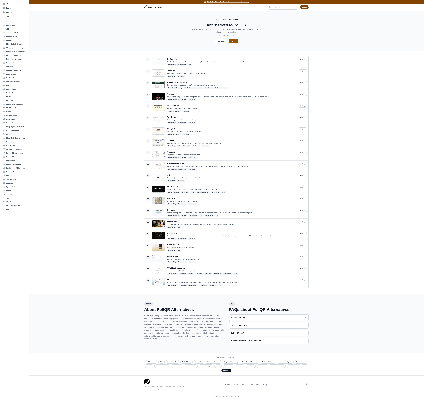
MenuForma (172, 222)
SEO (179, 146)
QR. (168, 175)
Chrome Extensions (162, 366)
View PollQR (221, 41)
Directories (186, 146)
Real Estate (208, 88)
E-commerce (262, 366)
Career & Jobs (300, 362)
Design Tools (228, 366)
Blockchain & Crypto (213, 362)
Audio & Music (186, 362)
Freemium (181, 76)
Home (217, 19)
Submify (170, 140)
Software (218, 88)
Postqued (171, 210)
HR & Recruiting (293, 366)
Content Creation (173, 192)
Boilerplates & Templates (250, 362)
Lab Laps (171, 198)
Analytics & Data (172, 362)
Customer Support (174, 111)
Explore (235, 385)
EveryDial (171, 129)
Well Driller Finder (174, 245)
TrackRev (171, 71)
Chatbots (149, 366)
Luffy (169, 280)
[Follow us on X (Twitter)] (307, 384)
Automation (209, 215)
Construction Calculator (177, 82)
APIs (201, 215)
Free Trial (186, 111)
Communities (177, 366)
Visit (232, 41)
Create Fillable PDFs (175, 164)
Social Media (215, 192)
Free (225, 88)
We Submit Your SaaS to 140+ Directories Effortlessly (228, 2)
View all (225, 370)
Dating (218, 366)
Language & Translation (203, 273)
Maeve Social (172, 187)
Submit (250, 385)
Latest (243, 385)
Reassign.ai (172, 233)
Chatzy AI (171, 152)
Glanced (170, 94)
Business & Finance (268, 362)
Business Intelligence (285, 362)
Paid (190, 64)
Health (305, 366)
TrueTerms (171, 117)
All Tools (227, 385)
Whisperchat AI (173, 105)
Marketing (171, 76)
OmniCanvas (172, 256)
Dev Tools (240, 366)
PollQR (223, 19)
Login (304, 7)
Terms (257, 385)
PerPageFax (172, 59)
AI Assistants (172, 273)
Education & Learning (175, 88)
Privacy (264, 385)
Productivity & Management (177, 64)
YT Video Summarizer (176, 268)
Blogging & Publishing (231, 362)
